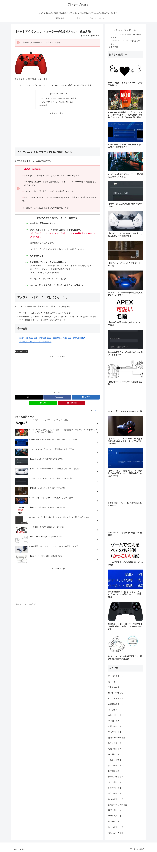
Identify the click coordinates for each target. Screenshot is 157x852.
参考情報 (43, 105)
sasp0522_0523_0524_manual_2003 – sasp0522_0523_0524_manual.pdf (51, 338)
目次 (47, 93)
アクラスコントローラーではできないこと (56, 102)
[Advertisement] (57, 130)
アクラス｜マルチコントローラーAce (35, 342)
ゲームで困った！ (22, 351)
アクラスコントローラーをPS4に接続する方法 (58, 98)
